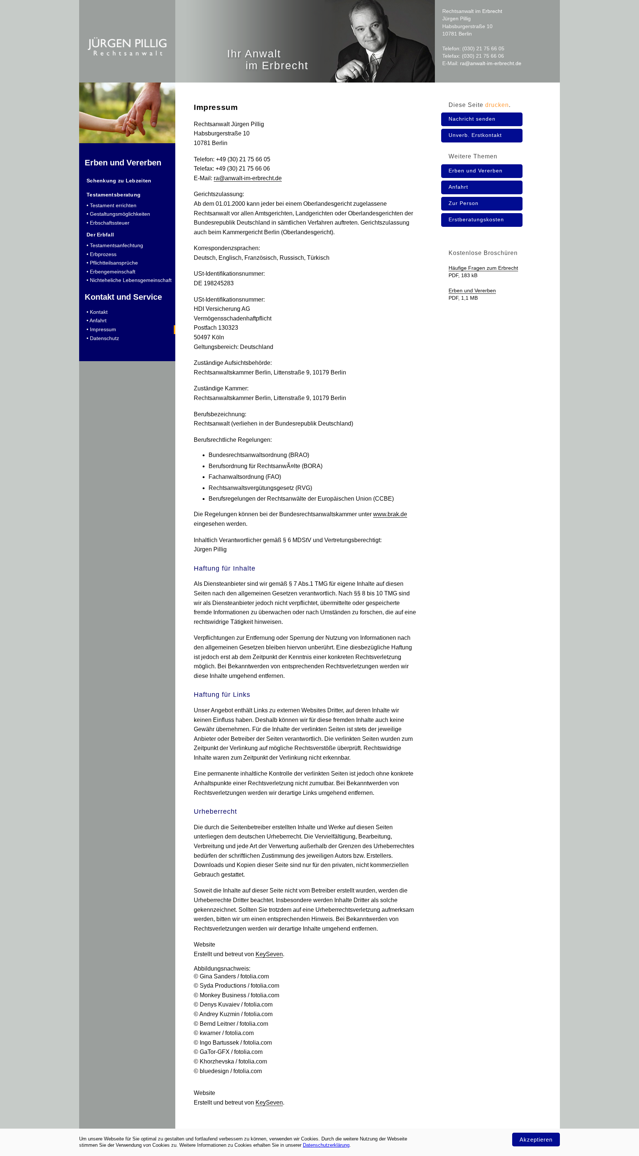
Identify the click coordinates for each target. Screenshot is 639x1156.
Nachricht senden (472, 119)
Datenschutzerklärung (326, 1145)
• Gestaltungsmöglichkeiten (118, 214)
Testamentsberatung (114, 195)
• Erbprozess (101, 254)
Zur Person (464, 203)
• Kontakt (97, 312)
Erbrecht (492, 11)
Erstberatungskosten (476, 219)
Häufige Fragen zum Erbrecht (483, 268)
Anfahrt (458, 187)
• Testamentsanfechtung (115, 245)
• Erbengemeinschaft (111, 272)
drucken (497, 105)
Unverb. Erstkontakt (475, 135)
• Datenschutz (103, 338)
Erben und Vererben (123, 162)
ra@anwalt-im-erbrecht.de (490, 63)
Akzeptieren (536, 1139)
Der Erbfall (100, 235)
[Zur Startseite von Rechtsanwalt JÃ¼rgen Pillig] (127, 73)
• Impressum (101, 329)
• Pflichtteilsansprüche (112, 263)
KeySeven (269, 954)
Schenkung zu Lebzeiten (119, 181)
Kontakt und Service (123, 297)
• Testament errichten (111, 205)
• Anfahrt (96, 320)
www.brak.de (390, 514)
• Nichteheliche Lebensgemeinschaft (129, 280)
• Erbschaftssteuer (108, 223)
